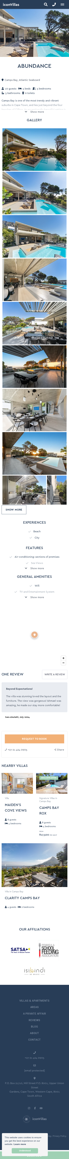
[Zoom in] (63, 658)
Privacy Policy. (60, 1136)
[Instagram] (29, 1108)
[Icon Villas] (9, 4)
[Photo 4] (34, 323)
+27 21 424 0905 (17, 749)
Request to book (34, 738)
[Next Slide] (27, 783)
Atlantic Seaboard (29, 80)
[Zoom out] (63, 662)
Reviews (34, 1020)
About (34, 1033)
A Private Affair (34, 1013)
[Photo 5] (34, 366)
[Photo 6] (34, 410)
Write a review (54, 674)
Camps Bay (11, 80)
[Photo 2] (34, 236)
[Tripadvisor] (41, 1108)
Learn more (20, 1144)
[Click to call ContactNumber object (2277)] (54, 4)
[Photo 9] (57, 490)
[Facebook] (35, 1108)
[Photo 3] (34, 280)
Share (60, 749)
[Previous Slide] (7, 783)
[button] (46, 4)
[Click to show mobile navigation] (63, 4)
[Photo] (34, 149)
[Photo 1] (34, 193)
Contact (34, 1039)
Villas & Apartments (34, 1000)
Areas (34, 1007)
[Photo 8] (24, 490)
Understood (25, 1150)
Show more (37, 111)
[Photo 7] (34, 453)
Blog (34, 1026)
